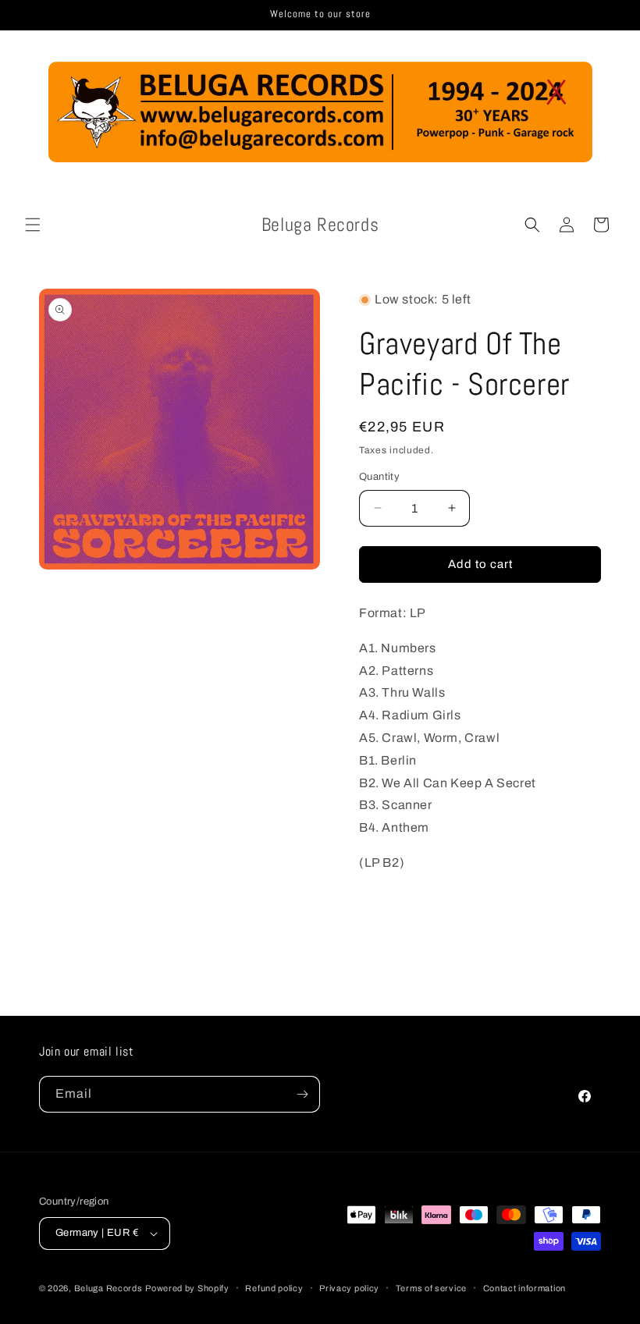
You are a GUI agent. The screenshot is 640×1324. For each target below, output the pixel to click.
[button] (33, 225)
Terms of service (431, 1288)
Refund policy (274, 1288)
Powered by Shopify (187, 1288)
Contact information (524, 1288)
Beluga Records (108, 1288)
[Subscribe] (302, 1094)
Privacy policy (349, 1288)
